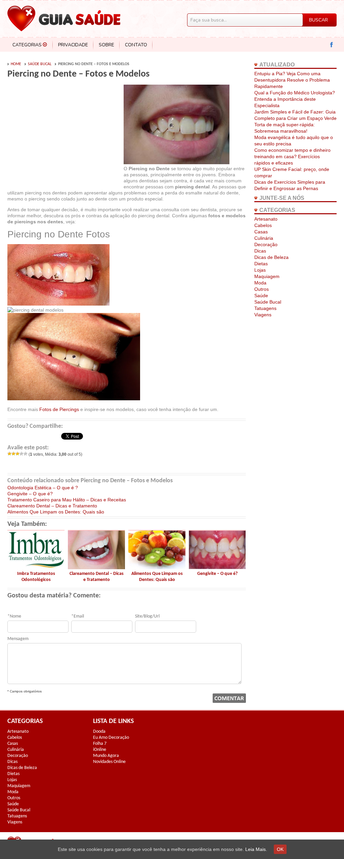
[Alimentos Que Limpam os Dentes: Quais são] (156, 567)
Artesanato (265, 219)
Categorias (27, 45)
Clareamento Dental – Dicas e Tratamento (52, 505)
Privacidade (73, 45)
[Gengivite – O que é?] (217, 567)
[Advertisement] (63, 135)
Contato (136, 45)
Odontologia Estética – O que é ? (42, 487)
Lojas (260, 270)
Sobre (106, 45)
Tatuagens (265, 308)
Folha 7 (99, 743)
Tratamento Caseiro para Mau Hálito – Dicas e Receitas (66, 499)
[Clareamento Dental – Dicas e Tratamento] (96, 567)
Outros (261, 289)
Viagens (262, 314)
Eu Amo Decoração (111, 737)
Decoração (265, 244)
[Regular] (17, 454)
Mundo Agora (106, 755)
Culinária (263, 238)
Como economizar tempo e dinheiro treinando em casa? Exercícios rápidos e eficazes (292, 156)
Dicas (260, 251)
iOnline (99, 749)
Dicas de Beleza (271, 257)
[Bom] (21, 454)
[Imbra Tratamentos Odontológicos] (35, 567)
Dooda (99, 731)
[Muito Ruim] (9, 454)
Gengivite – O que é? (30, 493)
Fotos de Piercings (59, 409)
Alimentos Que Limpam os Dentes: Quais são (55, 511)
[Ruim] (13, 454)
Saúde (261, 295)
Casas (261, 231)
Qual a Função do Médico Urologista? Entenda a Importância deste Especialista (294, 99)
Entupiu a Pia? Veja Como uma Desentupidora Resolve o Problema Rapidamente (292, 80)
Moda (260, 282)
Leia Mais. (256, 849)
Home (16, 64)
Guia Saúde (63, 18)
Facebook (331, 45)
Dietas (261, 263)
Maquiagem (267, 276)
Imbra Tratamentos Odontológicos (36, 576)
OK (280, 849)
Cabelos (263, 225)
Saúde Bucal (39, 64)
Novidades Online (109, 761)
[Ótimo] (26, 454)
